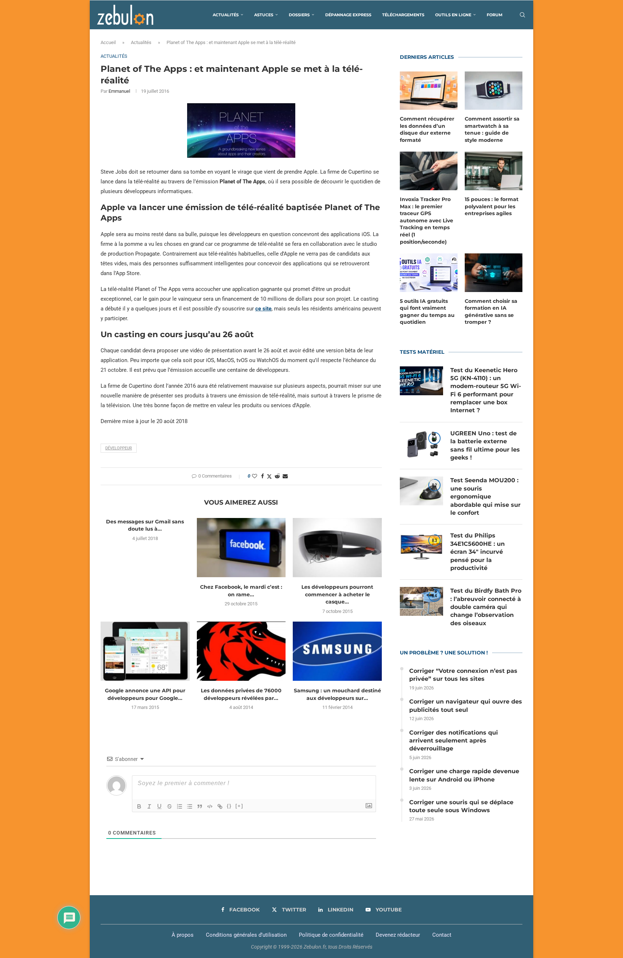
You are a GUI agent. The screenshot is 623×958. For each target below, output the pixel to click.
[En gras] (139, 806)
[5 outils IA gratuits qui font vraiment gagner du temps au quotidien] (429, 272)
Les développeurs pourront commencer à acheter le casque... (337, 594)
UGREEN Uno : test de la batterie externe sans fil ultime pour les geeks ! (485, 445)
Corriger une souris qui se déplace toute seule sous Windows (461, 806)
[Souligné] (159, 806)
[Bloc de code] (210, 806)
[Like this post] (254, 476)
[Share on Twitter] (269, 476)
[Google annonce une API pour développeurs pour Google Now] (145, 651)
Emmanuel (119, 91)
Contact (441, 935)
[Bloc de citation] (200, 806)
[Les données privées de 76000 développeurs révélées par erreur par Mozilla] (241, 651)
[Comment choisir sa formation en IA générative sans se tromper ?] (493, 272)
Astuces (263, 14)
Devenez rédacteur (398, 935)
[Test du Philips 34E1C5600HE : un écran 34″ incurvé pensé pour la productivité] (421, 546)
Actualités (226, 14)
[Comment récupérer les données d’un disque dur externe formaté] (429, 90)
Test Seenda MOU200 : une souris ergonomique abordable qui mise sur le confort (485, 496)
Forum (495, 14)
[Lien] (220, 806)
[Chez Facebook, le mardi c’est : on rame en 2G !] (241, 547)
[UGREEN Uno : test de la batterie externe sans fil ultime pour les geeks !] (421, 444)
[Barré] (169, 806)
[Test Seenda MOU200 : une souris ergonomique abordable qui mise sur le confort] (421, 490)
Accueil (108, 42)
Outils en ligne (453, 14)
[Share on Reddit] (277, 476)
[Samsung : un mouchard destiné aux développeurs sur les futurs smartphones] (337, 651)
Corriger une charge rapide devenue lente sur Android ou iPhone (464, 775)
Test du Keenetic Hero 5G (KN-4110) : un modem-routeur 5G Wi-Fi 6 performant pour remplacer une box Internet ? (485, 390)
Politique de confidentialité (331, 935)
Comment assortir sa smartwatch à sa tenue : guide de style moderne (492, 129)
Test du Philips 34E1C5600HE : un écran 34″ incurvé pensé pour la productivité (477, 551)
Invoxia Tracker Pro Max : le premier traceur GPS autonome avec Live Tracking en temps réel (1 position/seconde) (426, 220)
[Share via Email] (285, 476)
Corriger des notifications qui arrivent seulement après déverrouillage (453, 740)
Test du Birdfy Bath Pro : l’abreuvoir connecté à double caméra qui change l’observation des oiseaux (485, 607)
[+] (239, 806)
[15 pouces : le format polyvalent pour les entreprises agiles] (493, 171)
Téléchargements (403, 14)
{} (229, 806)
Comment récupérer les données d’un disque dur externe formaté (427, 129)
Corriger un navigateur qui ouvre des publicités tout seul (465, 705)
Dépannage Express (348, 14)
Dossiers (299, 14)
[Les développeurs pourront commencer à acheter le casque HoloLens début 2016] (337, 547)
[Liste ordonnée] (179, 806)
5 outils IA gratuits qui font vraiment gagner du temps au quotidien (427, 312)
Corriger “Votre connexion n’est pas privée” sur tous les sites (463, 674)
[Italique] (149, 806)
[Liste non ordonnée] (190, 806)
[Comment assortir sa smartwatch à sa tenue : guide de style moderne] (493, 90)
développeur (118, 448)
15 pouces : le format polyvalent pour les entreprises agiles (491, 206)
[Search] (522, 14)
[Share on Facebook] (262, 476)
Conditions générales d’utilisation (246, 935)
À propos (183, 935)
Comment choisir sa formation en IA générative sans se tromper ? (491, 312)
